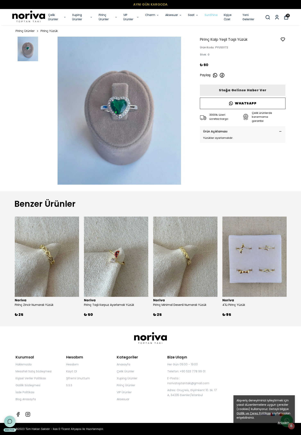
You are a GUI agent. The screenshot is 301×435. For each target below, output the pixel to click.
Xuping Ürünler (77, 17)
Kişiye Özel (228, 17)
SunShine (211, 15)
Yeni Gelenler (248, 17)
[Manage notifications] (291, 426)
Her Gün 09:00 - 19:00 (182, 364)
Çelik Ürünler (53, 17)
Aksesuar (171, 15)
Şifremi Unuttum (78, 378)
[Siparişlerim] (277, 17)
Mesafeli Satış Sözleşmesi (34, 371)
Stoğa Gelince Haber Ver (242, 90)
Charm (150, 15)
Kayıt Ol (71, 371)
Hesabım (72, 364)
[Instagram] (27, 414)
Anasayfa (123, 364)
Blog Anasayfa (26, 399)
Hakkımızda (24, 364)
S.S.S (69, 385)
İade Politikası (25, 392)
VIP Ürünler (128, 17)
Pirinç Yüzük (49, 31)
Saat (191, 15)
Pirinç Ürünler (104, 17)
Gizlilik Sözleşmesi (28, 385)
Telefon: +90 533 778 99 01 (186, 371)
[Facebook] (18, 414)
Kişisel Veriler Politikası (31, 378)
